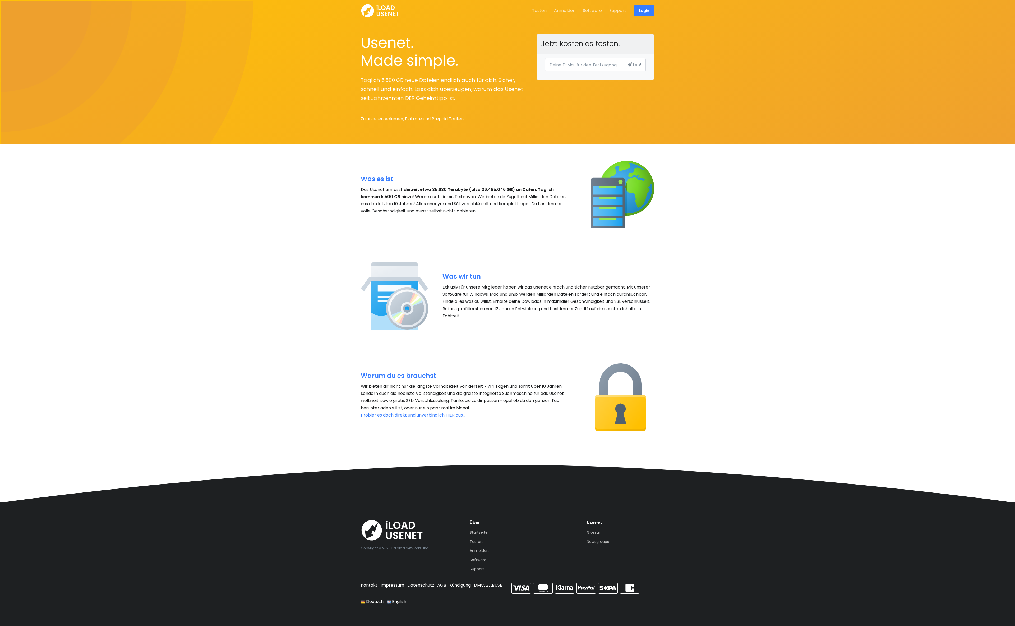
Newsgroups (598, 541)
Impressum (392, 585)
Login (644, 10)
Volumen (394, 119)
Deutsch (374, 601)
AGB (441, 585)
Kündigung (460, 585)
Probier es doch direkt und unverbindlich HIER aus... (413, 415)
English (398, 601)
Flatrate (413, 119)
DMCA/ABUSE (488, 585)
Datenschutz (420, 585)
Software (592, 10)
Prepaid (440, 119)
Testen (539, 10)
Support (617, 10)
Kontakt (369, 585)
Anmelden (564, 10)
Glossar (593, 532)
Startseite (479, 532)
